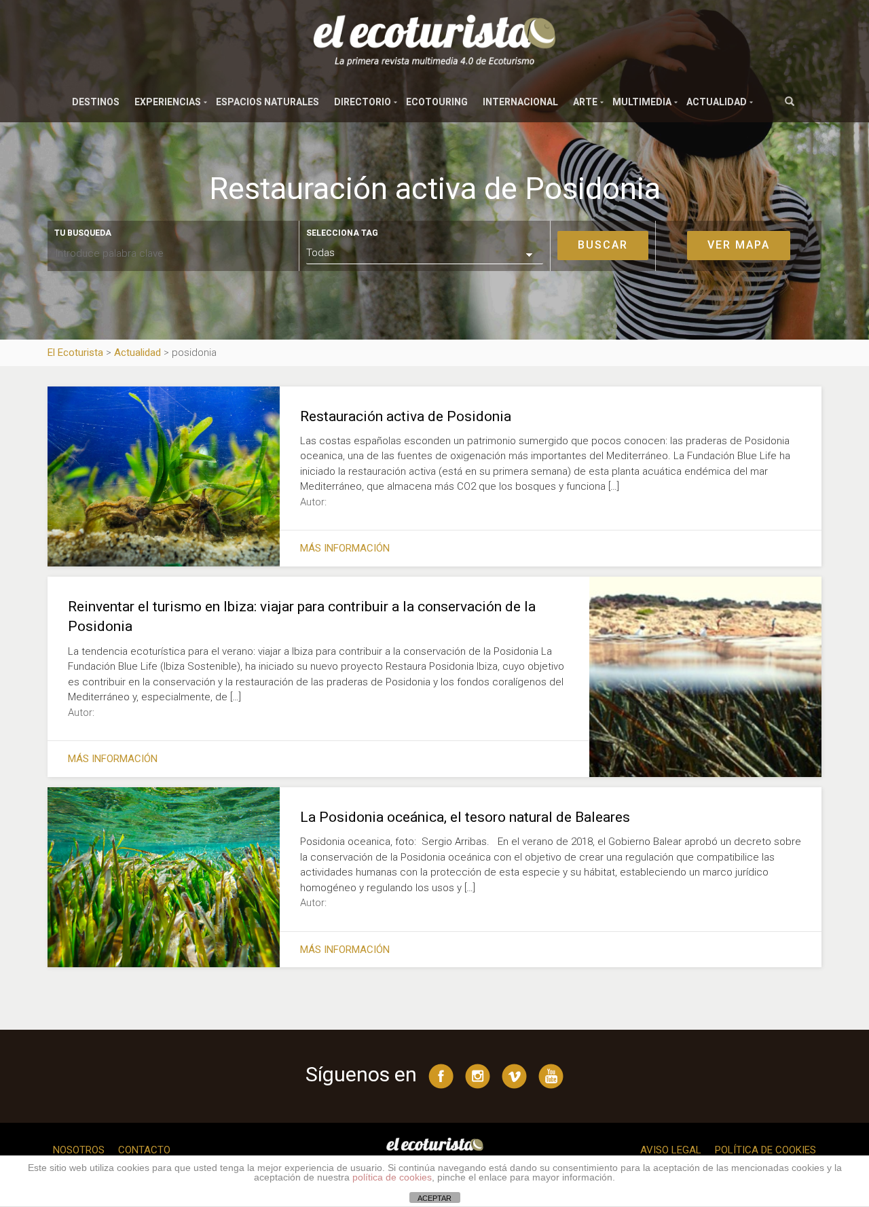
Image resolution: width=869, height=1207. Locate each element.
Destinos (95, 101)
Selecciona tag (342, 233)
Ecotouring (437, 101)
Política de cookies (765, 1150)
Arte (585, 101)
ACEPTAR (434, 1198)
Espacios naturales (267, 101)
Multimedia (641, 101)
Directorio (362, 101)
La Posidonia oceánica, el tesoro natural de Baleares (465, 817)
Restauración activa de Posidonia (405, 416)
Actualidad (716, 101)
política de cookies (392, 1177)
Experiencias (167, 101)
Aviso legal (670, 1150)
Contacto (144, 1150)
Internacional (520, 101)
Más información (345, 548)
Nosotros (79, 1150)
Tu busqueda (82, 233)
